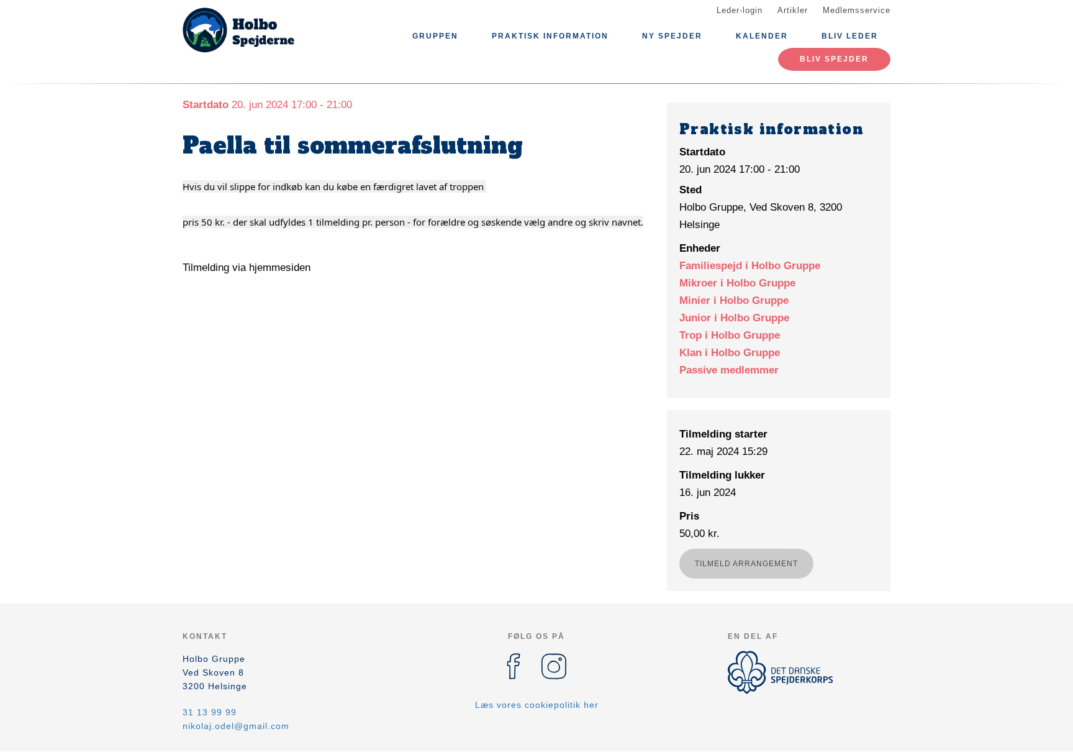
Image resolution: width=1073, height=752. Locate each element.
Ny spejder (672, 36)
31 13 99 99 (210, 712)
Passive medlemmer (729, 370)
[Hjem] (238, 29)
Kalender (762, 36)
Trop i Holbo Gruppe (729, 335)
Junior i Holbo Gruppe (734, 318)
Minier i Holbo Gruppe (734, 300)
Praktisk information (550, 36)
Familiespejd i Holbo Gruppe (749, 266)
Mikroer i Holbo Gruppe (737, 283)
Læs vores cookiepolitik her (537, 705)
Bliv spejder (834, 59)
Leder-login (740, 10)
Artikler (792, 10)
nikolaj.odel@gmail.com (236, 726)
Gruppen (435, 36)
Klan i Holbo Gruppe (729, 353)
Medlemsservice (856, 10)
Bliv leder (850, 36)
